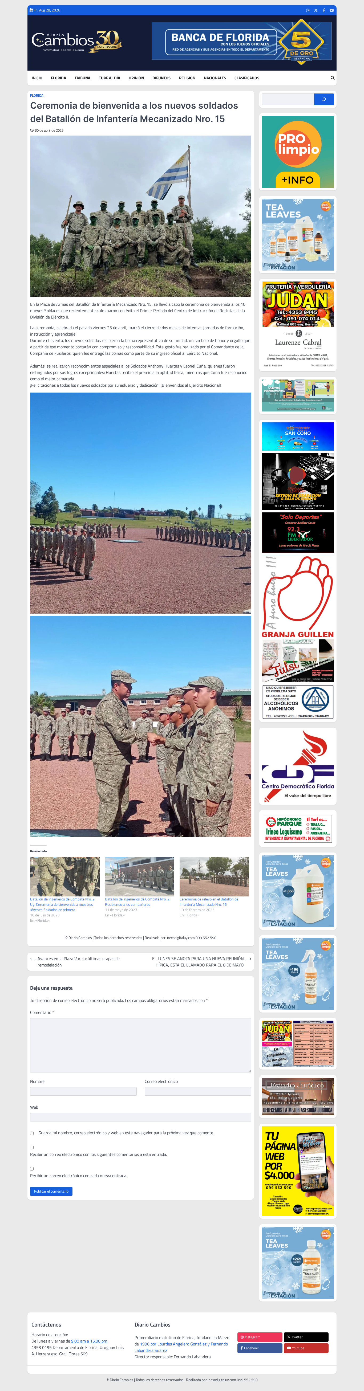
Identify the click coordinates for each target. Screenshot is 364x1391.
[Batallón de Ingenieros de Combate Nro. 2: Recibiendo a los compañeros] (140, 876)
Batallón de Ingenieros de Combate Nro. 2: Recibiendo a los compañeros (137, 901)
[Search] (333, 78)
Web (34, 1107)
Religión (187, 78)
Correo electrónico (161, 1081)
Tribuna (82, 78)
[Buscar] (324, 99)
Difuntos (161, 78)
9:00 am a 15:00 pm (89, 1341)
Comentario (42, 1012)
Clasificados (246, 78)
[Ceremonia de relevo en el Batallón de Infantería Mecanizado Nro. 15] (214, 876)
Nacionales (215, 78)
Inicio (37, 78)
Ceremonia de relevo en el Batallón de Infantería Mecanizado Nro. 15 (209, 901)
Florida (58, 78)
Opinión (136, 78)
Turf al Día (109, 78)
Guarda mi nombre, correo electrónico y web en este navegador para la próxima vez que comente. (126, 1132)
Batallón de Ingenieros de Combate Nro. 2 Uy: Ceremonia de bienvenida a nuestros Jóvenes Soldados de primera (62, 904)
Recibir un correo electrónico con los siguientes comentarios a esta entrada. (98, 1154)
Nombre (37, 1081)
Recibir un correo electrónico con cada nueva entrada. (78, 1175)
